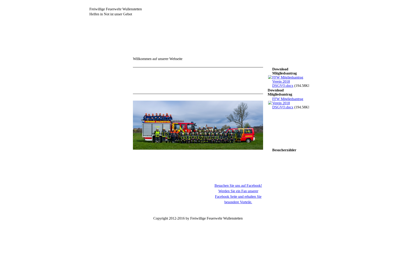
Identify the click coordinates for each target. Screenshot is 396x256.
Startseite (95, 57)
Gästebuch (95, 138)
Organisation (97, 123)
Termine (93, 93)
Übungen (93, 101)
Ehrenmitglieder (99, 131)
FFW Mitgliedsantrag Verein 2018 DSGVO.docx (287, 81)
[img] (198, 39)
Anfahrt (93, 146)
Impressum (94, 161)
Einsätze (93, 72)
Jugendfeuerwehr (100, 116)
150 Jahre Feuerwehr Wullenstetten (102, 83)
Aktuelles (95, 65)
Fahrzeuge (95, 108)
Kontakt (93, 154)
